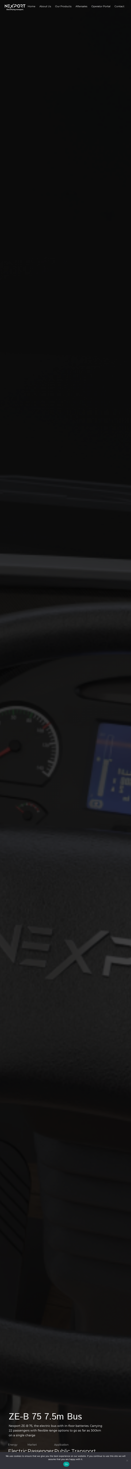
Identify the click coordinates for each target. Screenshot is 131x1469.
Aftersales (81, 6)
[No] (127, 1460)
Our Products (63, 6)
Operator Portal (100, 6)
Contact (119, 6)
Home (31, 6)
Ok (66, 1464)
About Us (45, 6)
